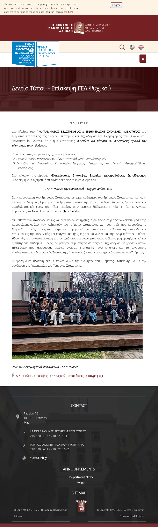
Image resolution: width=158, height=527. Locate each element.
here (70, 12)
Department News (81, 477)
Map (26, 422)
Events (81, 483)
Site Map (81, 501)
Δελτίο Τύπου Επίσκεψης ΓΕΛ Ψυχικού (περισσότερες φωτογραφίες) (59, 376)
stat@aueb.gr (38, 458)
